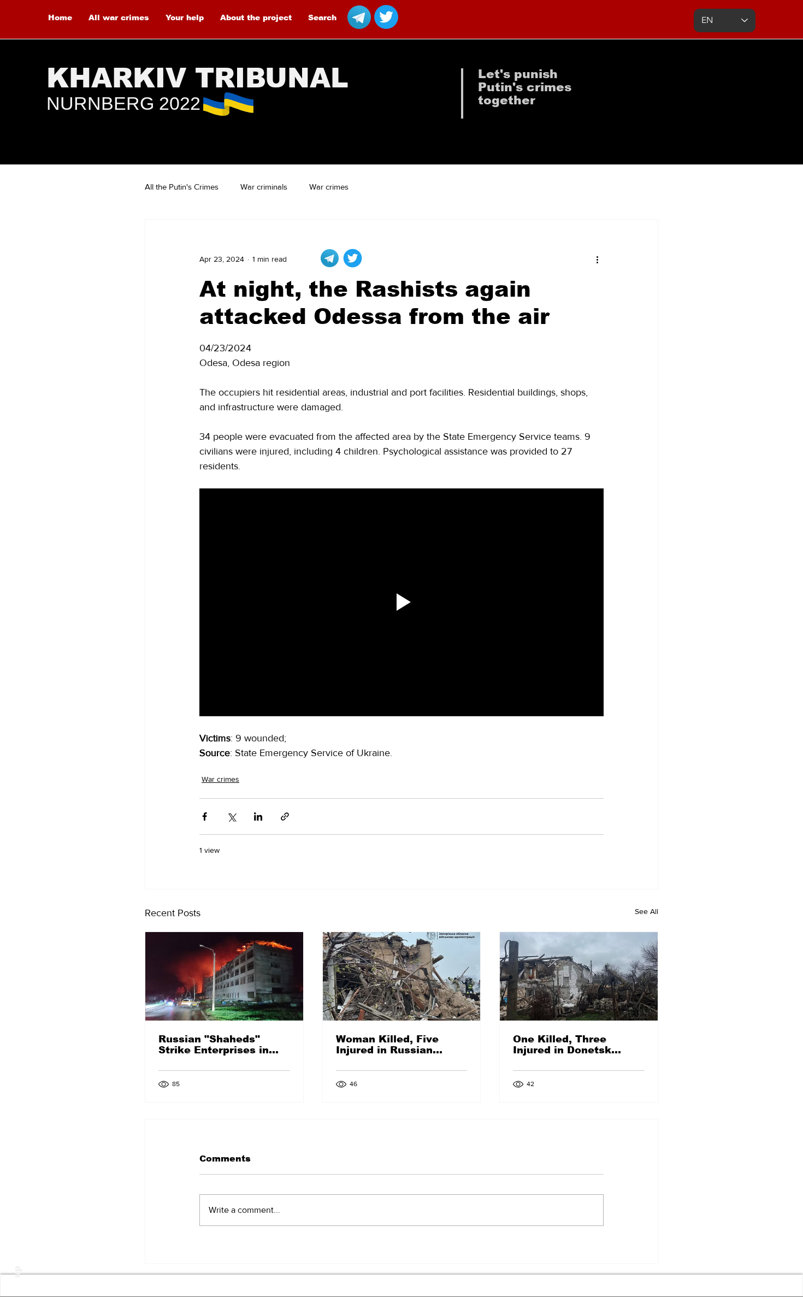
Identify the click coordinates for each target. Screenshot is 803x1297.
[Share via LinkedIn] (258, 816)
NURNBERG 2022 (123, 103)
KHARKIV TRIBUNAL (197, 78)
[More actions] (597, 259)
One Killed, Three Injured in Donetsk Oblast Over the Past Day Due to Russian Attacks (568, 1045)
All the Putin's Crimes (182, 186)
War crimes (329, 186)
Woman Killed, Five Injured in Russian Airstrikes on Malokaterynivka (387, 1045)
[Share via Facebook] (204, 816)
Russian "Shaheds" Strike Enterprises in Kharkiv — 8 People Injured (213, 1045)
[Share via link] (285, 816)
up (17, 1272)
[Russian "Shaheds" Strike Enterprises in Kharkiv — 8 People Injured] (224, 976)
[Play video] (401, 602)
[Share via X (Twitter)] (231, 816)
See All (646, 911)
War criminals (263, 186)
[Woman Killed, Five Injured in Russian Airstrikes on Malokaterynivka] (402, 976)
